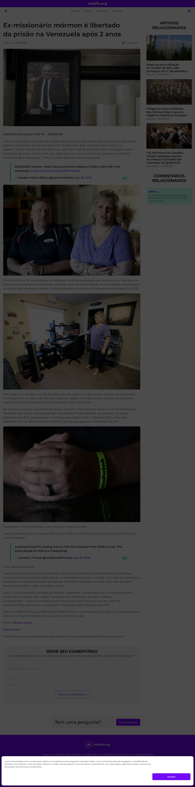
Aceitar (171, 776)
